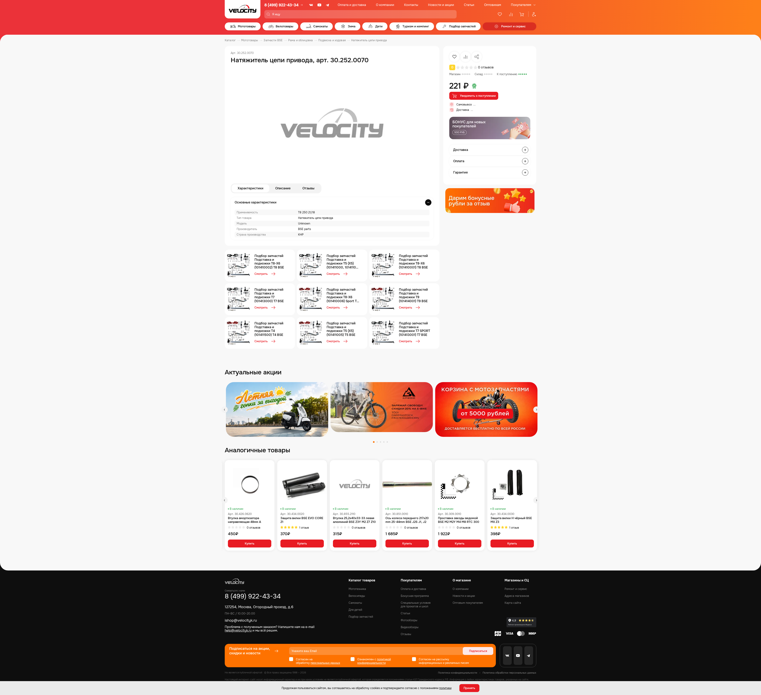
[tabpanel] (277, 409)
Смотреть (261, 274)
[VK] (311, 5)
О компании (385, 5)
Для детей (355, 610)
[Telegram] (328, 5)
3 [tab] (380, 442)
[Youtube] (319, 5)
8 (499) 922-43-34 (281, 5)
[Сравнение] (511, 14)
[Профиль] (532, 14)
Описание (283, 188)
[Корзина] (522, 14)
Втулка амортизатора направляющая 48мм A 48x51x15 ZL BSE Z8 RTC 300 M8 (248, 520)
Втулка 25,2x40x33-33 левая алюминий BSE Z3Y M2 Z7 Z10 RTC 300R (354, 520)
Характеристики (250, 188)
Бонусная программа (415, 596)
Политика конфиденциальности (457, 672)
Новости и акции (441, 5)
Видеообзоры (410, 627)
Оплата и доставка (352, 5)
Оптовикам (492, 5)
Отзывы (308, 188)
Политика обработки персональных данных (509, 672)
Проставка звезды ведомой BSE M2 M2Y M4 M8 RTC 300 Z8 (458, 520)
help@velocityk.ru (238, 630)
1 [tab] (374, 442)
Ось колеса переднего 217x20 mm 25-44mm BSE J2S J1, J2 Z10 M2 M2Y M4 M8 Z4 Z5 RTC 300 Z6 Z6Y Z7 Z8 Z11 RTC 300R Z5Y (407, 520)
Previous (224, 409)
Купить (249, 543)
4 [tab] (383, 442)
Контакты (411, 5)
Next (536, 409)
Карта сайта (513, 603)
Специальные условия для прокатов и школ (415, 604)
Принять (469, 688)
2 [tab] (377, 442)
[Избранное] (500, 14)
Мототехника (357, 589)
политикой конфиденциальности (374, 661)
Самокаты (355, 603)
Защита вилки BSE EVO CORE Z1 (301, 520)
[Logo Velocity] (242, 9)
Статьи (469, 5)
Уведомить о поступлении (478, 96)
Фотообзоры (409, 620)
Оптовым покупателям (468, 603)
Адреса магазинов (517, 596)
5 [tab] (387, 442)
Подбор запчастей (361, 616)
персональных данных (325, 663)
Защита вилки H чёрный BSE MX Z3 (511, 520)
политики (445, 688)
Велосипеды (357, 596)
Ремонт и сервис (516, 589)
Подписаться (478, 651)
